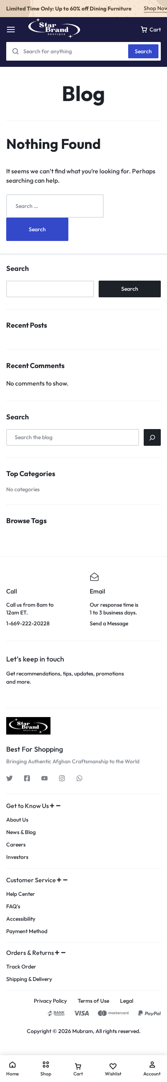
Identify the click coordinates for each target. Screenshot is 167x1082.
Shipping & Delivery (29, 979)
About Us (17, 820)
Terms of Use (93, 1001)
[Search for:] (55, 205)
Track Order (21, 966)
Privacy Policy (50, 1001)
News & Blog (21, 832)
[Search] (152, 437)
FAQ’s (13, 906)
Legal (126, 1001)
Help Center (20, 894)
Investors (17, 857)
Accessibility (20, 919)
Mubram (82, 1031)
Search (143, 51)
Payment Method (26, 931)
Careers (16, 844)
